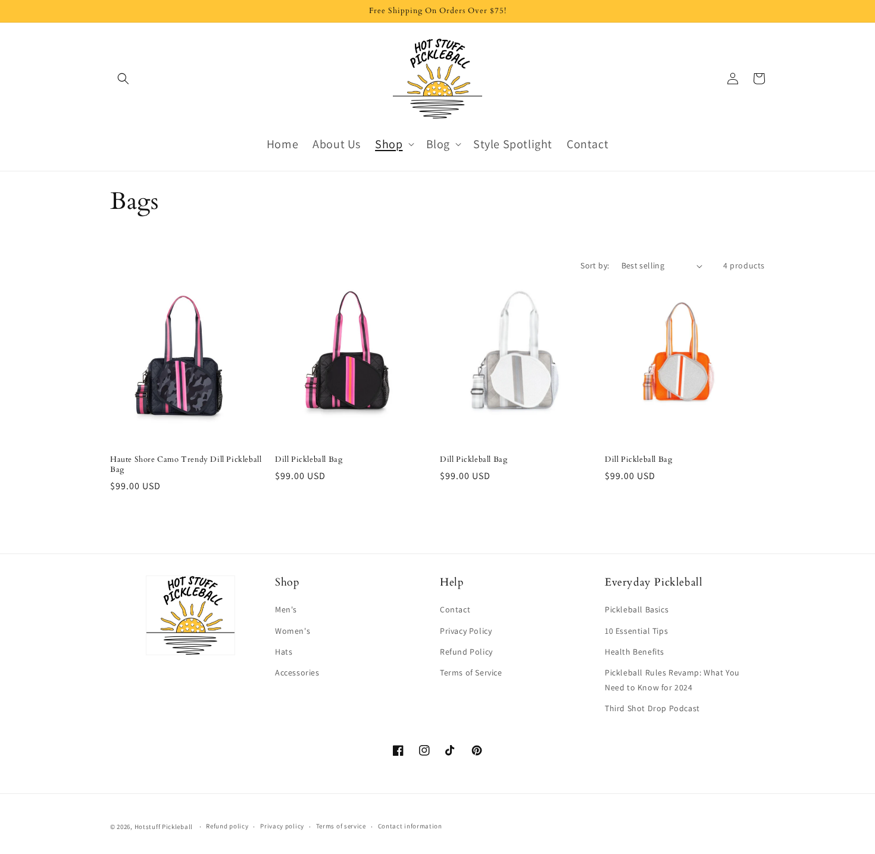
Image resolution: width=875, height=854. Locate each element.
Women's (292, 630)
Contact (455, 609)
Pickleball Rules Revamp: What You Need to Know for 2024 (672, 680)
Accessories (297, 672)
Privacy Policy (466, 630)
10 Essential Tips (636, 630)
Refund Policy (466, 651)
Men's (286, 609)
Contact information (410, 826)
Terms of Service (471, 672)
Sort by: (594, 265)
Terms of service (341, 826)
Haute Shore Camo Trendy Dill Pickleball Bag (185, 465)
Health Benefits (634, 651)
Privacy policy (282, 826)
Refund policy (227, 826)
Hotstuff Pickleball (164, 826)
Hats (283, 651)
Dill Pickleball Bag (308, 460)
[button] (123, 78)
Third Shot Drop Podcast (652, 708)
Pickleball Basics (636, 609)
